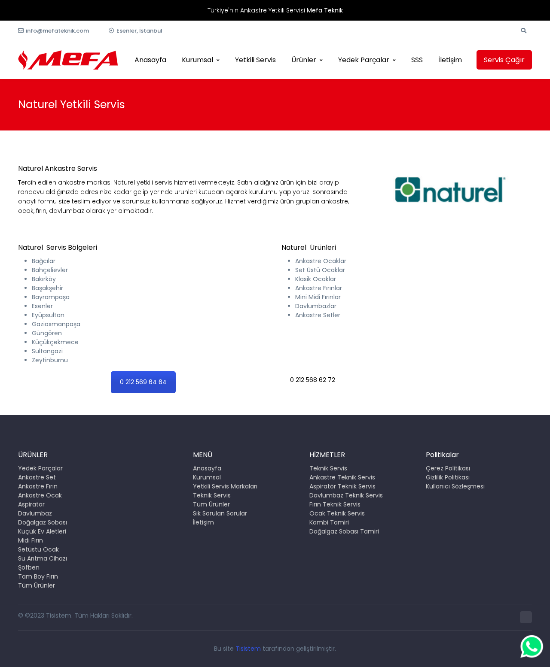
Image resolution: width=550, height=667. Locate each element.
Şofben (29, 567)
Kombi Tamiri (329, 522)
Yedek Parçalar (363, 60)
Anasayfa (150, 60)
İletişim (450, 60)
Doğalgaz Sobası (42, 522)
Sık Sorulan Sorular (220, 513)
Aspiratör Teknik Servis (342, 486)
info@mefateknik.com (57, 31)
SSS (417, 60)
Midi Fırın (30, 540)
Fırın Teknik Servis (335, 504)
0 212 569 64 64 (143, 382)
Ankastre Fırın (38, 486)
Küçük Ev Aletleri (42, 531)
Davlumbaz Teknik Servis (346, 495)
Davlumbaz (35, 513)
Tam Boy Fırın (38, 576)
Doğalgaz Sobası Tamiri (344, 531)
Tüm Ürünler (36, 585)
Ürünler (303, 60)
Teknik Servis (212, 495)
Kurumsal (197, 60)
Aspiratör (31, 504)
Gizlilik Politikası (448, 477)
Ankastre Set (37, 477)
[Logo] (68, 60)
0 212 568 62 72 (312, 380)
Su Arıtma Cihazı (42, 558)
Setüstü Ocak (38, 549)
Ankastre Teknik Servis (342, 477)
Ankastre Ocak (40, 495)
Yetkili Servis (255, 60)
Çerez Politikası (448, 468)
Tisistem (248, 648)
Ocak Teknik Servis (337, 513)
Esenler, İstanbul (139, 31)
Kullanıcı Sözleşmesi (455, 486)
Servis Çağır (504, 60)
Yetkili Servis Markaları (225, 486)
